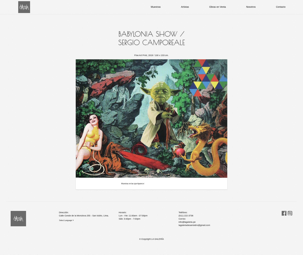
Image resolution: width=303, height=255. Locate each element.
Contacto (280, 7)
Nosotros (251, 7)
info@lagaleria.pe (187, 222)
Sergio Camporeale (151, 42)
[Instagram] (290, 213)
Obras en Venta (217, 7)
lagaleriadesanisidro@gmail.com (194, 225)
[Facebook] (284, 213)
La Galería (24, 7)
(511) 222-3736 (186, 215)
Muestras (156, 7)
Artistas (185, 7)
